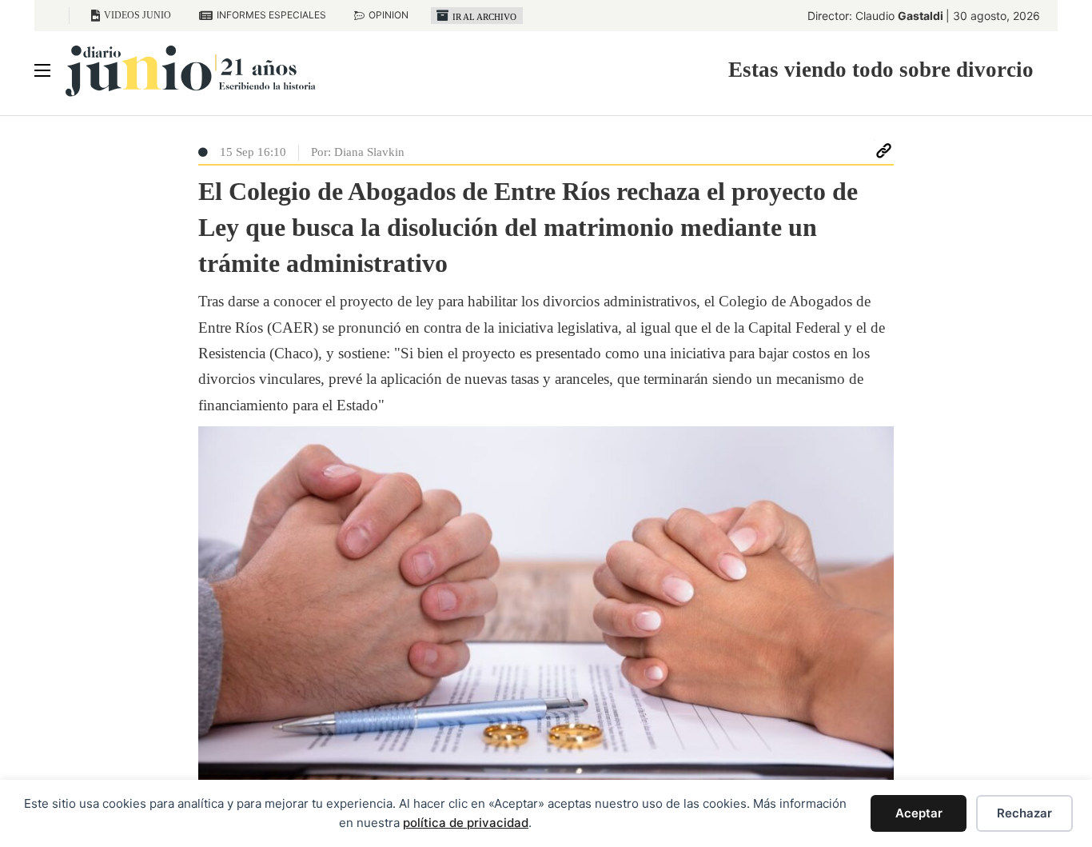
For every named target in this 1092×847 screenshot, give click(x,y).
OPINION (389, 15)
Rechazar (1024, 813)
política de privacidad (465, 822)
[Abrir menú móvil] (42, 70)
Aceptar (919, 813)
